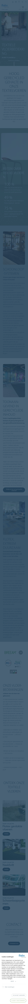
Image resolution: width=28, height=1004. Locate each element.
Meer (12, 981)
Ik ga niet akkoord (19, 995)
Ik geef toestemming (18, 1000)
